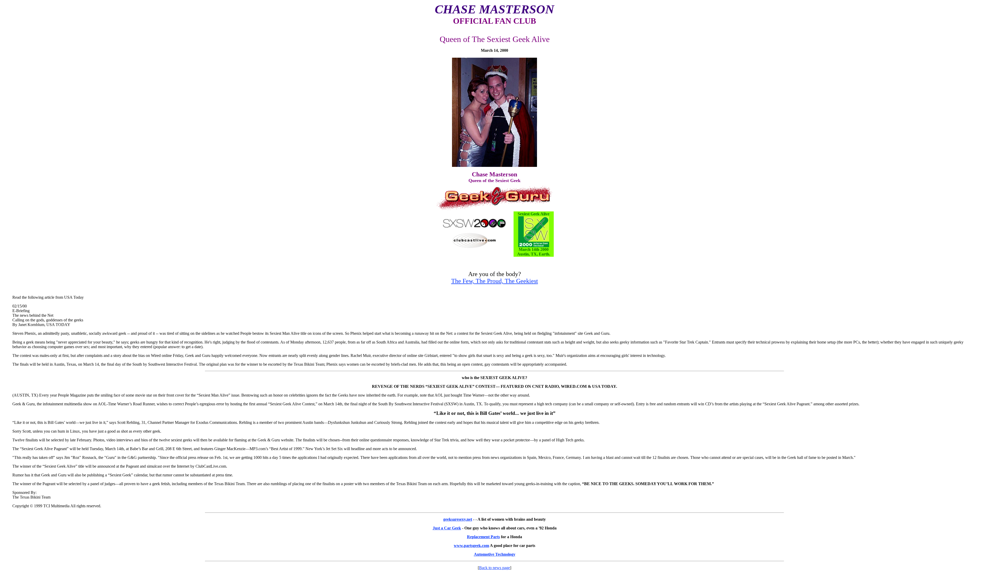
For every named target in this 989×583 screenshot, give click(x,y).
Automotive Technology (494, 554)
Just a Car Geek (447, 528)
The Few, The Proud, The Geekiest (494, 281)
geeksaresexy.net (457, 519)
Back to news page (494, 567)
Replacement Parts (483, 537)
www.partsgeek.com (471, 545)
